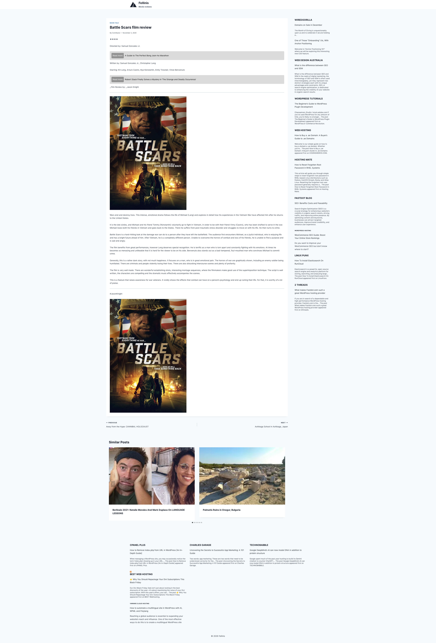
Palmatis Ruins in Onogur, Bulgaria (221, 510)
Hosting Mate (303, 159)
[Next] (281, 484)
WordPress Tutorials (309, 98)
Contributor (116, 33)
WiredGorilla (303, 20)
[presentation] (152, 476)
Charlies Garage (200, 545)
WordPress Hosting (303, 230)
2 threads (301, 285)
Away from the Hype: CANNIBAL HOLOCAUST (127, 425)
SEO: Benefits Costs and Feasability (311, 203)
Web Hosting (303, 130)
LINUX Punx (302, 255)
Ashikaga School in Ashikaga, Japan (271, 425)
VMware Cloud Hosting (139, 603)
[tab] (192, 522)
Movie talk (114, 23)
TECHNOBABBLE (259, 545)
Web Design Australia (309, 60)
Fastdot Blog (303, 198)
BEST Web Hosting (141, 574)
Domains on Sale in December (308, 25)
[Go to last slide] (113, 484)
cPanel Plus (137, 545)
